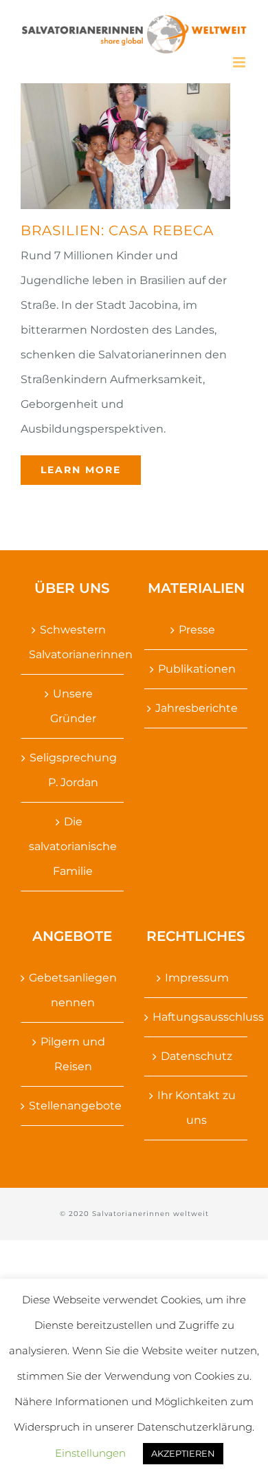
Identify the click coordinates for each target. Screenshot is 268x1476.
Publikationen (197, 668)
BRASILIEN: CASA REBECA (117, 230)
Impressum (197, 977)
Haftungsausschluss (197, 1016)
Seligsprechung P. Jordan (73, 770)
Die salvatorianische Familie (73, 846)
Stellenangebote (73, 1105)
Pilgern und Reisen (73, 1054)
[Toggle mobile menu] (240, 62)
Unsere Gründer (73, 706)
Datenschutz (196, 1056)
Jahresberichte (196, 708)
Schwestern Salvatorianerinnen (73, 642)
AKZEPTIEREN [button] (183, 1453)
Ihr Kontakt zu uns (196, 1108)
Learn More (81, 470)
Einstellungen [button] (90, 1452)
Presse (197, 629)
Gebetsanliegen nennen (73, 990)
